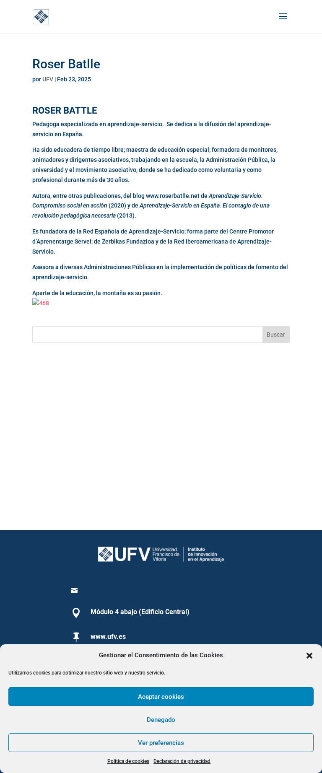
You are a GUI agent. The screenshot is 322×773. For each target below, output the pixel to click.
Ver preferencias (161, 743)
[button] (309, 655)
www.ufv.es (108, 637)
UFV (47, 79)
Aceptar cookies (161, 696)
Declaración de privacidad (181, 761)
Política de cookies (128, 761)
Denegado (161, 720)
